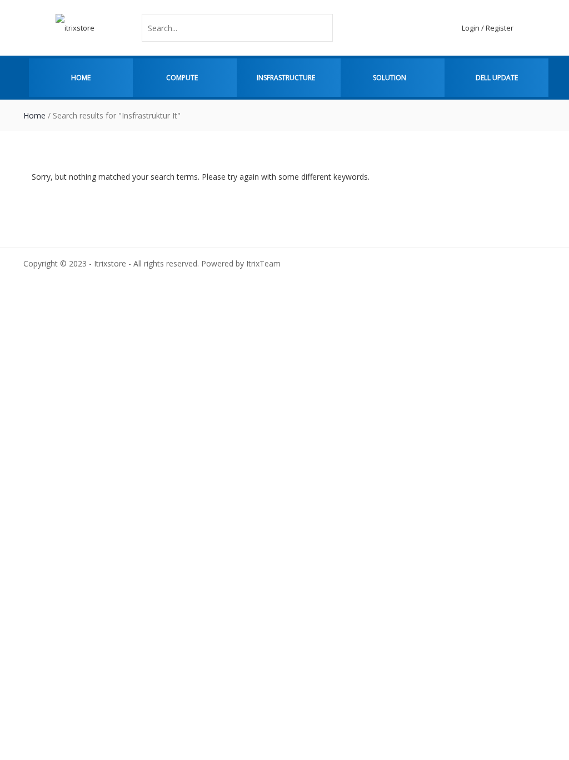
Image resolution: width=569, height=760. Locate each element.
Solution (389, 77)
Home (81, 77)
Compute (182, 77)
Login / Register (487, 28)
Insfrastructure (286, 77)
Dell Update (497, 77)
